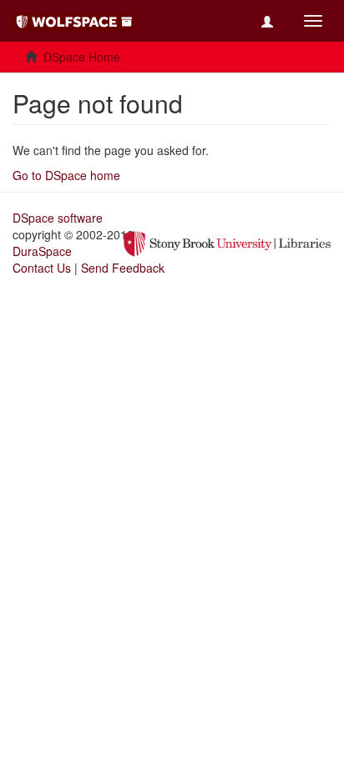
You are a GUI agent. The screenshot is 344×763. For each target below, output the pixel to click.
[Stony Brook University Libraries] (227, 241)
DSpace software (58, 217)
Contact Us (42, 267)
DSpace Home (81, 56)
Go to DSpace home (66, 175)
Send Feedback (122, 267)
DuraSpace (42, 251)
